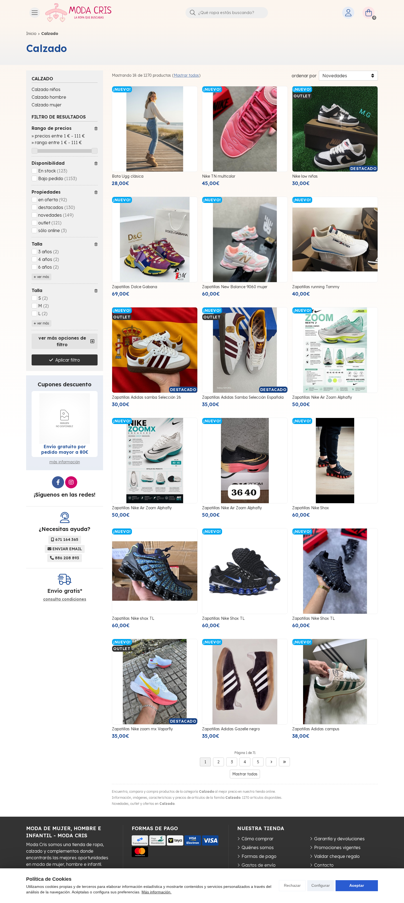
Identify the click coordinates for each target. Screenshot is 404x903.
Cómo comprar (257, 838)
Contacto (324, 865)
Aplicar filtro (67, 360)
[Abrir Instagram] (71, 482)
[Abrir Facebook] (57, 482)
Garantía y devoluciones (339, 838)
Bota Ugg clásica (127, 176)
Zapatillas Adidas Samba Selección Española (243, 397)
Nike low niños (305, 176)
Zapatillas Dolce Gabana (134, 286)
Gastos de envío (259, 865)
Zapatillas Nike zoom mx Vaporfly (142, 728)
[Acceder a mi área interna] (348, 13)
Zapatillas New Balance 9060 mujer (234, 286)
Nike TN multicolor (218, 176)
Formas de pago (259, 856)
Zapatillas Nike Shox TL (223, 618)
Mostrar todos (186, 75)
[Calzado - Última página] (284, 762)
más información (64, 461)
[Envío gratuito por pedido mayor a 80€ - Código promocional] (64, 418)
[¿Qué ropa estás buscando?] (227, 12)
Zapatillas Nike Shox (310, 507)
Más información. (156, 892)
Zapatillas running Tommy (315, 286)
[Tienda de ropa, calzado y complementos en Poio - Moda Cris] (78, 12)
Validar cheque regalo (337, 856)
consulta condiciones (64, 599)
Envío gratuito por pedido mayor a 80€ (64, 449)
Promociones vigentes (337, 847)
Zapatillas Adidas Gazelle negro (231, 728)
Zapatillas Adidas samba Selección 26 (146, 397)
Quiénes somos (258, 847)
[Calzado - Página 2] (271, 762)
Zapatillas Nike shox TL (133, 618)
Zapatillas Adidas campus (315, 728)
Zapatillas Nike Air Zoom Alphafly (322, 397)
